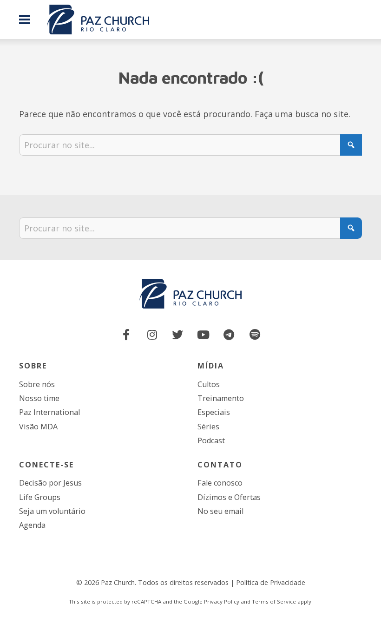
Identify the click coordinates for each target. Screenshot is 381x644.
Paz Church (118, 582)
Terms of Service (274, 601)
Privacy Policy (221, 601)
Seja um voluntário (52, 511)
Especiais (213, 412)
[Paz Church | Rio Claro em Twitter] (177, 334)
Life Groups (39, 497)
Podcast (211, 440)
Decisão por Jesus (50, 483)
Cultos (208, 384)
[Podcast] (254, 334)
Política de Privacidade (270, 582)
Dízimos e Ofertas (229, 497)
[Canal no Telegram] (229, 334)
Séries (208, 426)
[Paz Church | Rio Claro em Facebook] (126, 334)
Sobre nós (37, 384)
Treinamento (220, 398)
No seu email (220, 511)
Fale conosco (220, 483)
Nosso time (39, 398)
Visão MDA (38, 426)
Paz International (49, 412)
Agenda (32, 525)
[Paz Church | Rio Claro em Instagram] (152, 334)
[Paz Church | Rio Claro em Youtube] (203, 334)
